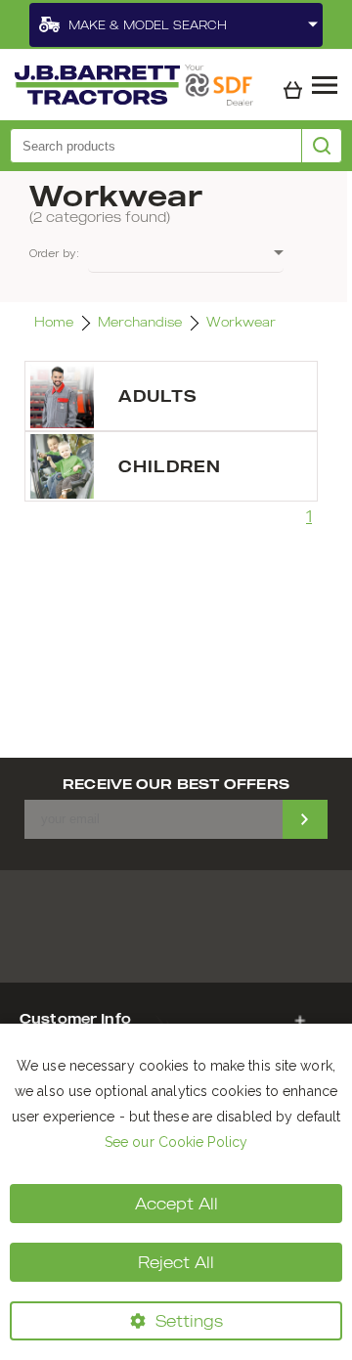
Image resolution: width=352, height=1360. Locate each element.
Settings (189, 1321)
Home (53, 321)
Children (169, 466)
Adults (158, 396)
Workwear (241, 321)
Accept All (176, 1203)
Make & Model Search (147, 25)
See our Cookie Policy (176, 1142)
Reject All (176, 1262)
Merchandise (140, 321)
